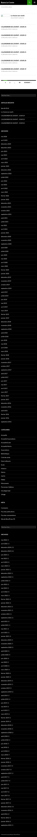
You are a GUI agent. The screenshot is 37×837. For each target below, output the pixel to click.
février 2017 (5, 396)
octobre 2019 (5, 285)
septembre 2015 (6, 422)
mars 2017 (4, 392)
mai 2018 (4, 344)
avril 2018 (4, 347)
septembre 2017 (6, 370)
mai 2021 (4, 225)
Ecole (3, 465)
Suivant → (28, 82)
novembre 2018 (6, 325)
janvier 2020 (5, 273)
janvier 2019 (5, 318)
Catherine (21, 18)
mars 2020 (4, 266)
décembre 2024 (6, 144)
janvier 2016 (5, 418)
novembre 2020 (6, 240)
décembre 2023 (6, 147)
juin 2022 (4, 181)
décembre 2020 (6, 236)
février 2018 (5, 355)
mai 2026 (4, 136)
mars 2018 (4, 351)
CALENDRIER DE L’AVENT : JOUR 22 (13, 44)
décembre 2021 (6, 203)
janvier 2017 (5, 399)
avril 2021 (4, 229)
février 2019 (5, 314)
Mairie (3, 472)
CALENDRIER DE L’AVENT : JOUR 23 (13, 35)
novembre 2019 (6, 281)
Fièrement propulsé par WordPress (10, 834)
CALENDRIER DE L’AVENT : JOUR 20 (13, 60)
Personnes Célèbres (7, 487)
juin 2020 (4, 255)
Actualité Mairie (6, 446)
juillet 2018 (4, 336)
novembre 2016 (6, 407)
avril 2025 (4, 140)
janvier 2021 (5, 233)
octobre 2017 (5, 366)
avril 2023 (4, 159)
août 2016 (4, 410)
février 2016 (5, 414)
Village (3, 494)
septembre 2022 (6, 173)
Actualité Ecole (6, 442)
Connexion (4, 508)
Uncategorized (5, 491)
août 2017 (4, 373)
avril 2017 (4, 388)
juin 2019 (4, 299)
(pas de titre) (5, 108)
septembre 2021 (6, 214)
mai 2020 (4, 259)
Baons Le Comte (7, 2)
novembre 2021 (6, 207)
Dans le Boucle (5, 461)
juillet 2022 (4, 177)
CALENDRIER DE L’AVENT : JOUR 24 (13, 27)
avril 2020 (4, 262)
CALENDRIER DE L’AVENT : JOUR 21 (13, 52)
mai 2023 (4, 155)
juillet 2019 (4, 296)
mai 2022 (4, 185)
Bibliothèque (5, 454)
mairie (3, 476)
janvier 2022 (5, 199)
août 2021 (4, 218)
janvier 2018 (5, 359)
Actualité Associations (8, 439)
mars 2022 (4, 192)
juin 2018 (4, 340)
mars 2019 (4, 310)
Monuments (5, 483)
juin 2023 (4, 151)
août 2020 (4, 247)
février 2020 (5, 270)
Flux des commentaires (8, 515)
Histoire (3, 468)
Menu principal (34, 2)
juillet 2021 (4, 222)
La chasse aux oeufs (18, 15)
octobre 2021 (5, 210)
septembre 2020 (6, 244)
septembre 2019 (6, 288)
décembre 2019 (6, 277)
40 (19, 82)
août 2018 (4, 333)
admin (10, 7)
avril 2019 (4, 307)
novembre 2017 (6, 362)
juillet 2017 (4, 377)
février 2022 (5, 196)
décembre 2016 (6, 403)
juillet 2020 (4, 251)
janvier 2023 (5, 166)
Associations (5, 450)
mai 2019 (4, 303)
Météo (3, 479)
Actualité (4, 435)
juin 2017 (4, 381)
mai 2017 (4, 385)
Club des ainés (5, 457)
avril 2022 (4, 188)
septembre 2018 (6, 329)
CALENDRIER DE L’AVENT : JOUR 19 (13, 69)
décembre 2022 (6, 170)
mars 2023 (4, 162)
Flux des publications (7, 511)
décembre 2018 (6, 322)
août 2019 (4, 292)
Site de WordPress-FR (8, 519)
